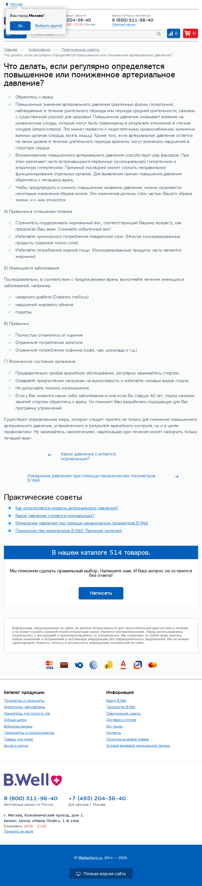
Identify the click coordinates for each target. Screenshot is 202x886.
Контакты (113, 732)
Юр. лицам (114, 726)
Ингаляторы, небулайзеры (24, 707)
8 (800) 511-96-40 (132, 20)
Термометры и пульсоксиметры (29, 732)
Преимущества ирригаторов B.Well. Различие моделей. (69, 530)
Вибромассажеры (18, 726)
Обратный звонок (124, 24)
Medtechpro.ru (90, 857)
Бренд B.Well (116, 700)
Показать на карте (18, 831)
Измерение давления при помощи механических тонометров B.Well (82, 523)
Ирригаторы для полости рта (27, 713)
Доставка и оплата (121, 720)
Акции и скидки (16, 745)
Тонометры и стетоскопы (24, 700)
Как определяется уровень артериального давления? (67, 508)
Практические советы (123, 713)
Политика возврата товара (127, 739)
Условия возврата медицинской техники (138, 745)
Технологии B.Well (120, 707)
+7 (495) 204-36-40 (69, 20)
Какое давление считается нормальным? (55, 515)
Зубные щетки (15, 720)
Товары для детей (18, 739)
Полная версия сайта (105, 874)
